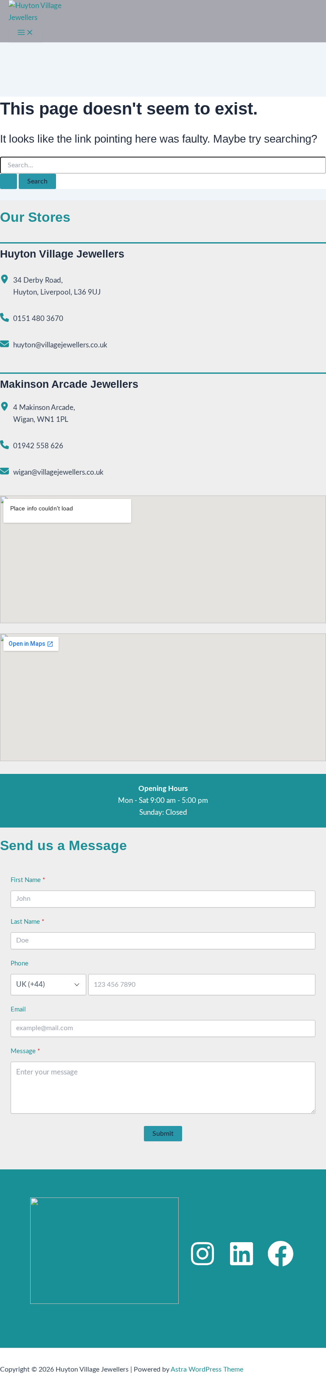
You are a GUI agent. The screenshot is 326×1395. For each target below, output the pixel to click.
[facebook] (280, 1253)
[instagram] (202, 1253)
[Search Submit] (8, 181)
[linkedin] (241, 1253)
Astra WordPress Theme (207, 1369)
